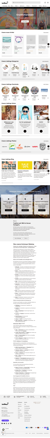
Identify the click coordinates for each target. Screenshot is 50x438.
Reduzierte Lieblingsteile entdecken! (23, 171)
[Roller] (35, 67)
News (19, 412)
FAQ (25, 404)
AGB (19, 417)
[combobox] (26, 2)
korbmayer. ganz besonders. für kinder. (9, 433)
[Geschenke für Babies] (6, 90)
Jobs (19, 408)
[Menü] (5, 428)
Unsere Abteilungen (18, 238)
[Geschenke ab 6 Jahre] (35, 90)
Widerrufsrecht (27, 420)
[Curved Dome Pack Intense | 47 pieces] (43, 39)
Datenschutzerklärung (40, 433)
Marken (40, 5)
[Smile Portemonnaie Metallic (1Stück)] (6, 39)
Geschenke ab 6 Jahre (34, 96)
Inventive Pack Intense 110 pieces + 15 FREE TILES (31, 48)
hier (15, 7)
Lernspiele (5, 72)
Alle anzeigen (46, 32)
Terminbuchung (27, 408)
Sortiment (20, 406)
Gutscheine (44, 95)
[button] (48, 2)
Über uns (26, 238)
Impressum (20, 413)
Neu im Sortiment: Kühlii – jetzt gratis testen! (41, 171)
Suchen (27, 433)
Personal (19, 410)
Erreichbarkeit (26, 406)
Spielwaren (44, 72)
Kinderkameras (29, 358)
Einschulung (5, 5)
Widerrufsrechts (46, 433)
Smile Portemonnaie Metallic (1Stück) (6, 47)
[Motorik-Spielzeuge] (25, 67)
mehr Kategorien (45, 61)
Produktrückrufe (27, 419)
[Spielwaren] (44, 67)
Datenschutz (20, 415)
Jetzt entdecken (25, 21)
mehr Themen (45, 84)
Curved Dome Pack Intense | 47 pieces (42, 47)
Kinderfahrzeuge (15, 72)
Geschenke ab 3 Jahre (25, 96)
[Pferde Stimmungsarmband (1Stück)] (19, 39)
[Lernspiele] (6, 67)
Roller (34, 72)
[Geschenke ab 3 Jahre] (25, 90)
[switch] (3, 434)
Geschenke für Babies (5, 96)
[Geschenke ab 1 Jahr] (15, 90)
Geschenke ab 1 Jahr (15, 96)
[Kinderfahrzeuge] (15, 67)
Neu (9, 5)
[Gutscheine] (44, 90)
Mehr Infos (8, 210)
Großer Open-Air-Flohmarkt (8, 170)
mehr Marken (46, 140)
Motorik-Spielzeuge (25, 73)
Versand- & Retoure (27, 415)
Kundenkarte (26, 410)
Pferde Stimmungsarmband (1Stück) (18, 48)
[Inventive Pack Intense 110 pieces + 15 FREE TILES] (31, 39)
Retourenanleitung (27, 417)
